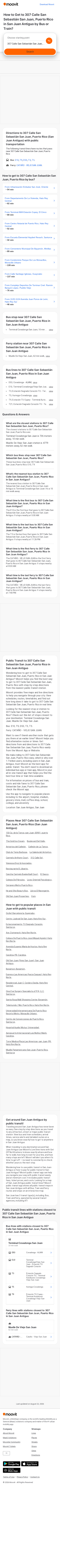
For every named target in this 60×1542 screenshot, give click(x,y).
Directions (35, 1455)
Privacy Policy (22, 1477)
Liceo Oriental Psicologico (39, 880)
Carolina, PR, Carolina (16, 955)
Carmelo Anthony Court (17, 858)
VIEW (51, 329)
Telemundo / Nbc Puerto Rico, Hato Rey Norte (27, 1005)
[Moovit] (10, 4)
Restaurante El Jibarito (17, 869)
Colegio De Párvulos (15, 880)
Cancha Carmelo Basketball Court (22, 874)
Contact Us (35, 1477)
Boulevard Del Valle (36, 841)
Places (34, 1438)
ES (6, 1453)
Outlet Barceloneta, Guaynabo (20, 913)
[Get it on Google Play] (11, 1463)
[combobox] (30, 38)
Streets (34, 1442)
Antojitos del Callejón (16, 847)
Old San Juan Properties (17, 896)
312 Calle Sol (37, 858)
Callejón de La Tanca (38, 847)
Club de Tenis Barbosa (16, 852)
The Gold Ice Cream (15, 841)
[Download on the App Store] (29, 1463)
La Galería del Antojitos (40, 852)
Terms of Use (8, 1477)
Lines (33, 1433)
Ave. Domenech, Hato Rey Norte (21, 933)
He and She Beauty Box (17, 891)
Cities (33, 1451)
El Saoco (44, 874)
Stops (34, 1446)
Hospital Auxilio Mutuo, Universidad (22, 1027)
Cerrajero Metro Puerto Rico (19, 885)
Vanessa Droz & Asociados (18, 863)
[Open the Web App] (11, 1470)
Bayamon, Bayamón (15, 969)
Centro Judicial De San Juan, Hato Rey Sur (26, 919)
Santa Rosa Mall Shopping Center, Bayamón (26, 1000)
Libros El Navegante (39, 891)
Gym (33, 896)
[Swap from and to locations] (49, 41)
